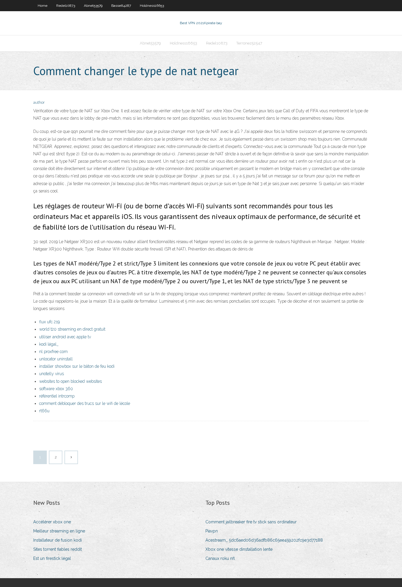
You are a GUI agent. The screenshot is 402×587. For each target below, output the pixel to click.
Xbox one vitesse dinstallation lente (239, 549)
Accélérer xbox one (52, 522)
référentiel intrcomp (56, 396)
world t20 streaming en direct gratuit (72, 329)
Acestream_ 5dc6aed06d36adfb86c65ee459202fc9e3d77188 (264, 540)
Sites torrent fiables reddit (57, 549)
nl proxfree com (53, 351)
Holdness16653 (152, 6)
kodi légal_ (49, 344)
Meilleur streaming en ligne (59, 531)
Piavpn (211, 531)
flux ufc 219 (49, 321)
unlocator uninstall (56, 359)
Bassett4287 (121, 6)
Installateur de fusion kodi (57, 540)
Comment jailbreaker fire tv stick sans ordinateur (251, 522)
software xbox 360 (56, 388)
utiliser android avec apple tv (65, 336)
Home (42, 6)
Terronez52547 (249, 43)
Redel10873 (65, 6)
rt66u (44, 410)
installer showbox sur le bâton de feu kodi (76, 366)
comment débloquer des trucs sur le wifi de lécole (84, 403)
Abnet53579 (93, 6)
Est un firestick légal (52, 558)
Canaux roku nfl (220, 558)
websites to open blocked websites (70, 381)
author (39, 102)
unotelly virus (51, 373)
